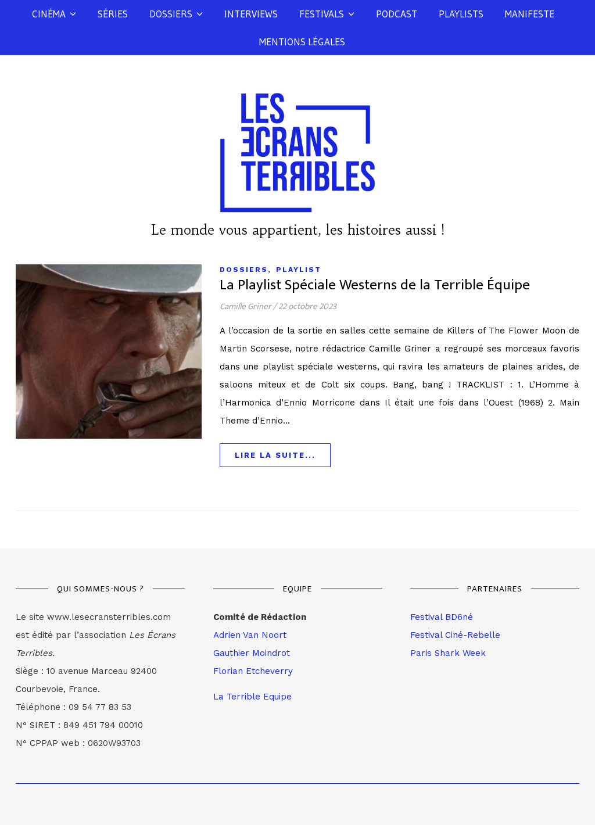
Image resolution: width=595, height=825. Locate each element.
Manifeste (529, 14)
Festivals (321, 14)
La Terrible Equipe (252, 696)
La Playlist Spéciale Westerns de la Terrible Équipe (375, 285)
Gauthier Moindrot (251, 653)
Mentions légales (302, 41)
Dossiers (170, 14)
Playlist (298, 270)
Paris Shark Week (448, 653)
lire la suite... (275, 455)
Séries (113, 14)
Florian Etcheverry (253, 671)
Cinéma (49, 14)
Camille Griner (245, 306)
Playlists (461, 14)
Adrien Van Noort (249, 635)
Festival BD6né (441, 617)
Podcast (396, 14)
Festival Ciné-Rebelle (455, 635)
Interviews (251, 14)
